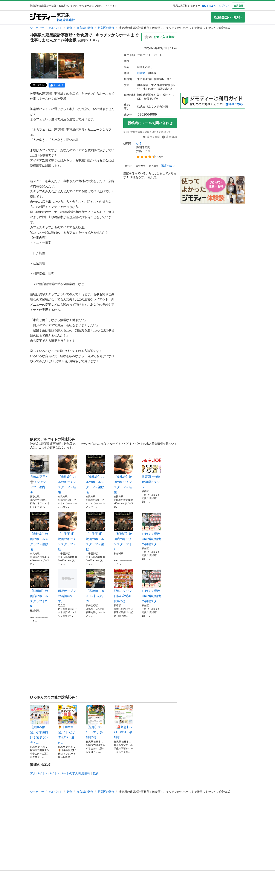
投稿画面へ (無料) (227, 17)
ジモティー (37, 27)
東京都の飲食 (84, 27)
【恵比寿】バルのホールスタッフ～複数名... (95, 484)
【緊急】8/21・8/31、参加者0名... (94, 732)
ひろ (139, 143)
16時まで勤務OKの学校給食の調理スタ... (151, 539)
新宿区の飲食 (106, 27)
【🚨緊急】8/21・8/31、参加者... (123, 732)
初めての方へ (209, 5)
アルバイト (55, 27)
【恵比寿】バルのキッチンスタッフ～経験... (67, 484)
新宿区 (141, 73)
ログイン (224, 5)
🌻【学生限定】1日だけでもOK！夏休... (66, 734)
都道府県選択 (66, 20)
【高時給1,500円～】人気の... (95, 596)
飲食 (69, 27)
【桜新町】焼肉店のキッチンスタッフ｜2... (123, 541)
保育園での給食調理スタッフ (151, 482)
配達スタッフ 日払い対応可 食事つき (123, 596)
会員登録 (238, 5)
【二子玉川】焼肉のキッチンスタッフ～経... (67, 541)
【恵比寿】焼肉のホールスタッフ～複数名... (39, 541)
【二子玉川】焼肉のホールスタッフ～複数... (95, 541)
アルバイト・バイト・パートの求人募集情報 (60, 773)
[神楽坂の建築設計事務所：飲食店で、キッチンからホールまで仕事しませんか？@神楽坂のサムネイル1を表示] (44, 65)
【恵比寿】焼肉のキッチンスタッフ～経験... (123, 484)
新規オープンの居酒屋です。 (67, 596)
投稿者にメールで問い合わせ (150, 123)
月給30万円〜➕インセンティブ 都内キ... (39, 484)
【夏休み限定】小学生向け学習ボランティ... (39, 734)
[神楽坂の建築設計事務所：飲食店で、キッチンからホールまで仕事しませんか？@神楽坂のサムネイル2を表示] (71, 65)
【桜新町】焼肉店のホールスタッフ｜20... (39, 598)
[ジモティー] (43, 17)
